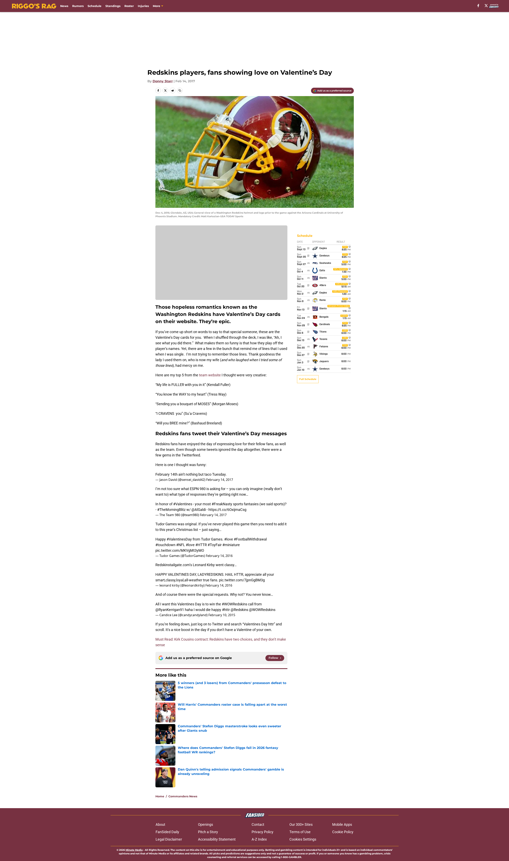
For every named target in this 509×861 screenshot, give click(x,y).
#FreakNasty (222, 504)
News (64, 6)
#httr (226, 610)
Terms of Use (300, 832)
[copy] (180, 90)
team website (210, 375)
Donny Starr (163, 81)
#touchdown (165, 545)
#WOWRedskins (234, 604)
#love (228, 539)
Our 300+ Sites (301, 824)
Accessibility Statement (217, 839)
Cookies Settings (302, 839)
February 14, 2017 (219, 479)
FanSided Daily (167, 832)
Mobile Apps (342, 824)
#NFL (180, 545)
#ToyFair (215, 545)
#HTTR (201, 545)
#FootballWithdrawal (250, 539)
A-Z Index (259, 839)
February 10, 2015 (221, 615)
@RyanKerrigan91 (169, 610)
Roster (129, 6)
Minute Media (134, 849)
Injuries (143, 6)
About (160, 824)
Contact (258, 824)
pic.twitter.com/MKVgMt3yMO (179, 550)
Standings (112, 6)
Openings (205, 824)
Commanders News (182, 796)
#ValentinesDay (179, 539)
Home (159, 796)
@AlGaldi (198, 509)
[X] (486, 5)
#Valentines (182, 504)
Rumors (78, 6)
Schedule (94, 6)
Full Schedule (307, 379)
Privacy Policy (262, 832)
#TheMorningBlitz (171, 509)
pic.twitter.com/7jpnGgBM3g (242, 580)
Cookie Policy (342, 832)
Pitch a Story (208, 832)
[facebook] (478, 5)
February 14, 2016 (219, 556)
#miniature (231, 545)
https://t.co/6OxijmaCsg (227, 509)
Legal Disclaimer (169, 839)
